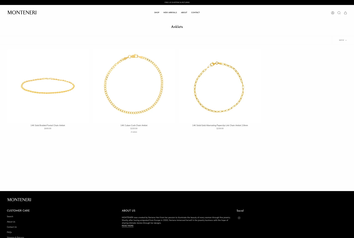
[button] (156, 12)
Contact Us (12, 227)
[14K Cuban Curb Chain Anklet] (134, 86)
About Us (11, 221)
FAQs (9, 232)
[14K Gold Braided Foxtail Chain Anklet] (48, 86)
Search (10, 216)
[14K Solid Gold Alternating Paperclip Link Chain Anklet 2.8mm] (220, 86)
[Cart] (345, 12)
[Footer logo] (19, 200)
